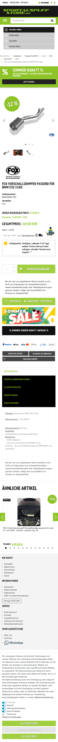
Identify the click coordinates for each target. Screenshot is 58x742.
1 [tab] (5, 548)
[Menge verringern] (13, 271)
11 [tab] (48, 548)
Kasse (6, 576)
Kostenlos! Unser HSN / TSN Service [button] (30, 301)
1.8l (16, 59)
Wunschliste (9, 570)
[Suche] (52, 21)
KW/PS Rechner (11, 403)
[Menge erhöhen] (13, 267)
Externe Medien (13, 711)
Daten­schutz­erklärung (44, 697)
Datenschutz (9, 593)
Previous (2, 517)
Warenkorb (9, 573)
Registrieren (9, 567)
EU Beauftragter (12, 387)
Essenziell (11, 702)
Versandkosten (28, 235)
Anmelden (8, 564)
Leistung (8, 638)
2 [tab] (10, 548)
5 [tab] (22, 548)
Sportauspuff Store (26, 12)
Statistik (10, 705)
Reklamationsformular (13, 624)
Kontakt (7, 615)
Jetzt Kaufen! (29, 82)
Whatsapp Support (30, 359)
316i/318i (7, 59)
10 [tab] (43, 548)
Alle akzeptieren (29, 723)
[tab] (29, 371)
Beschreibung (11, 371)
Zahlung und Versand (13, 621)
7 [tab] (31, 548)
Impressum (9, 587)
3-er (43, 56)
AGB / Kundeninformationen (16, 596)
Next (55, 517)
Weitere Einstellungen (11, 717)
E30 (50, 56)
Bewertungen (11, 395)
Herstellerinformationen (17, 379)
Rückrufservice (10, 612)
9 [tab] (39, 548)
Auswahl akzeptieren (29, 730)
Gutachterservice (11, 618)
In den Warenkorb (38, 269)
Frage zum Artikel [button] (15, 354)
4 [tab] (18, 548)
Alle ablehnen (29, 736)
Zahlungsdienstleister (16, 708)
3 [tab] (14, 548)
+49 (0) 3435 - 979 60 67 (19, 2)
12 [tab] (52, 548)
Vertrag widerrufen (12, 601)
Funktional (11, 714)
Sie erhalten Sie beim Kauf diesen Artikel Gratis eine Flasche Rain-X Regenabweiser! (50, 235)
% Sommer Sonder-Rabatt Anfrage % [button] (28, 330)
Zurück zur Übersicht (43, 354)
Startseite (16, 56)
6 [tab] (26, 548)
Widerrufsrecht (10, 590)
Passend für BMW (31, 56)
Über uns (8, 635)
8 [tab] (35, 548)
